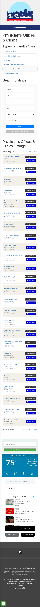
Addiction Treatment (10, 51)
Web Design (20, 583)
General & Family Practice (12, 56)
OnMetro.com (11, 583)
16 (35, 152)
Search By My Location (21, 131)
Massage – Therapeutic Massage (14, 64)
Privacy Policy (8, 579)
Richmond (7, 161)
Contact (33, 579)
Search (20, 126)
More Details (31, 160)
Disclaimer (26, 579)
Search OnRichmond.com (20, 450)
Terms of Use (18, 579)
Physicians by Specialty (11, 73)
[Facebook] (20, 552)
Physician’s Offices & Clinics (13, 69)
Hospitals (7, 60)
